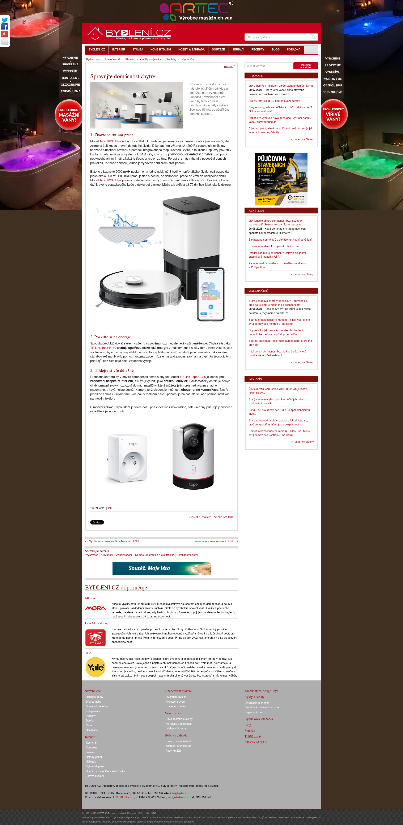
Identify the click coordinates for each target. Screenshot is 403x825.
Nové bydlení (173, 713)
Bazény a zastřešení (178, 741)
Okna (89, 725)
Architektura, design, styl (261, 691)
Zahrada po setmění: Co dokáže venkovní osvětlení (280, 239)
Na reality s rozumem (179, 724)
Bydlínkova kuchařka (259, 718)
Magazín (255, 379)
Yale (88, 652)
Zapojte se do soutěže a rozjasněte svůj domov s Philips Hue (277, 265)
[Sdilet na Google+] (4, 34)
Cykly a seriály (254, 696)
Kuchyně (91, 742)
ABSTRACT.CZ (256, 742)
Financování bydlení (178, 691)
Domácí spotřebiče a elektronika (154, 555)
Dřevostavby (93, 701)
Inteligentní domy (188, 555)
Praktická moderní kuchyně (262, 707)
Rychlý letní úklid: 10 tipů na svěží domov (274, 101)
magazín (230, 66)
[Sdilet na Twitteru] (4, 20)
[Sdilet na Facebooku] (4, 26)
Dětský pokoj (94, 757)
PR (110, 508)
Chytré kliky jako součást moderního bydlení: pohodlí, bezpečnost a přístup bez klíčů (276, 332)
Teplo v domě (253, 712)
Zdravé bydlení (95, 776)
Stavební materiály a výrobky (143, 59)
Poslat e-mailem (200, 517)
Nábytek (91, 761)
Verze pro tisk (223, 517)
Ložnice (90, 752)
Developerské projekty (179, 719)
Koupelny (91, 747)
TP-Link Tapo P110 (103, 347)
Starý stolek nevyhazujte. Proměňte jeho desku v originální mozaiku (277, 401)
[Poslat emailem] (4, 41)
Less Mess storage (97, 623)
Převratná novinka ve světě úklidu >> (215, 541)
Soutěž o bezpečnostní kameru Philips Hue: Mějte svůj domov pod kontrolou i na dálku (279, 322)
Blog (248, 724)
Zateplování (93, 711)
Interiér (89, 737)
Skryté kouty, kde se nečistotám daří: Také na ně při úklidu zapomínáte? (281, 109)
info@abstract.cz (178, 797)
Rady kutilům (174, 750)
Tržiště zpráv (253, 736)
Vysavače (92, 555)
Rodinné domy (94, 697)
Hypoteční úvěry (176, 701)
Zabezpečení (124, 555)
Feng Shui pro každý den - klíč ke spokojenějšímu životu (279, 412)
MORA (90, 598)
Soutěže (250, 730)
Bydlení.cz (92, 59)
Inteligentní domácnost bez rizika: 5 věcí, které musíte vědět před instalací (277, 353)
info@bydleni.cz (180, 793)
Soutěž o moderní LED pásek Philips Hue (274, 246)
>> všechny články (302, 139)
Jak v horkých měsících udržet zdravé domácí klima (281, 85)
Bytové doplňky (95, 766)
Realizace (92, 730)
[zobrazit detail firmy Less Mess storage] (95, 637)
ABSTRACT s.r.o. (123, 797)
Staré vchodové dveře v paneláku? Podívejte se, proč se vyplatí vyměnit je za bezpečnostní (278, 303)
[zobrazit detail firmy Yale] (95, 667)
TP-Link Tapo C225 (193, 376)
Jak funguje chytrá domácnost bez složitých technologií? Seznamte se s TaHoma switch (275, 222)
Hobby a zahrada (176, 735)
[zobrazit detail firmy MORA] (95, 608)
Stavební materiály (97, 706)
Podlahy (171, 59)
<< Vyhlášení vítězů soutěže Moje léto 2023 (112, 541)
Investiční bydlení (176, 697)
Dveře (89, 720)
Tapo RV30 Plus (110, 141)
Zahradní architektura (178, 746)
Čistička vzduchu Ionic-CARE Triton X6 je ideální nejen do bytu (278, 391)
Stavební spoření (176, 706)
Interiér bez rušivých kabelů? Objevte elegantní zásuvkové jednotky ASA (277, 255)
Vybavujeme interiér (257, 702)
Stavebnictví (112, 59)
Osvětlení (107, 555)
